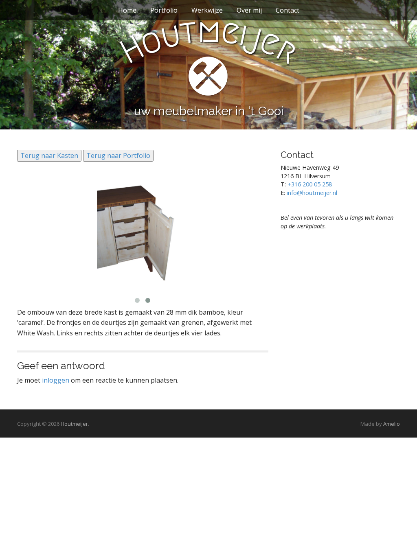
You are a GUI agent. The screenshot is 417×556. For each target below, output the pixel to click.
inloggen (55, 380)
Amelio (391, 423)
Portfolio (164, 10)
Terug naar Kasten (49, 155)
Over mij (249, 10)
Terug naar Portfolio (118, 155)
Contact (287, 10)
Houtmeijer (74, 423)
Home (127, 10)
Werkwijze (207, 10)
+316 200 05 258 (310, 184)
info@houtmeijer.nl (312, 193)
